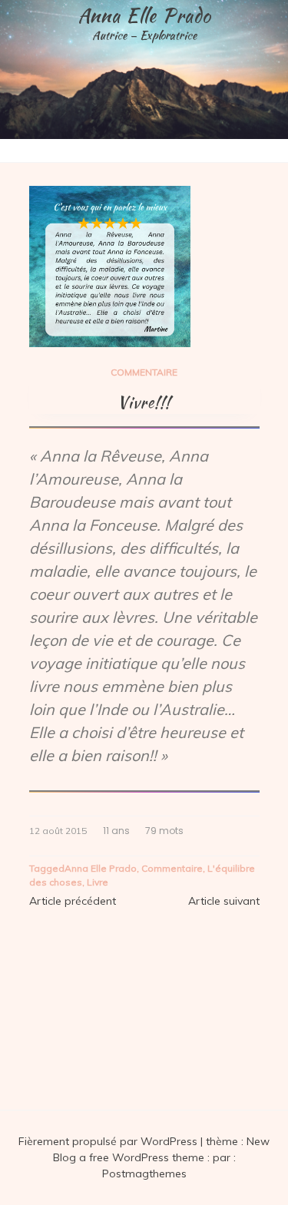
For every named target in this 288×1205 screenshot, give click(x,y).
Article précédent (72, 901)
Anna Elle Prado (144, 15)
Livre (97, 882)
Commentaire (172, 868)
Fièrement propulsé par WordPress (109, 1141)
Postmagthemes (144, 1173)
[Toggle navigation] (16, 150)
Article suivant (224, 901)
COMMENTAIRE (144, 372)
